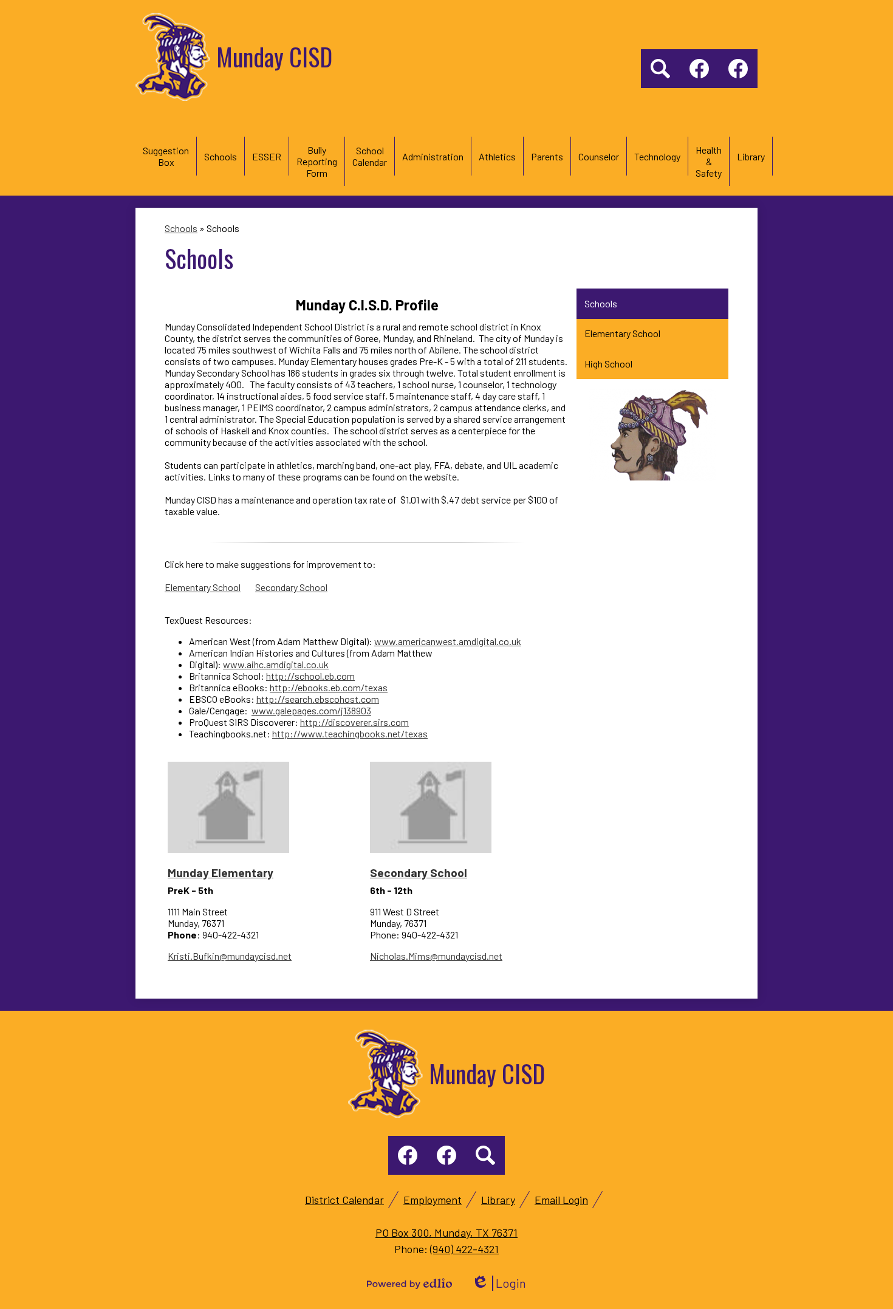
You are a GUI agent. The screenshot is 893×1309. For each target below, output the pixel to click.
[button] (165, 156)
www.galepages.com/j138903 (311, 710)
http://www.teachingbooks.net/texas (350, 733)
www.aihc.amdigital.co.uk (276, 664)
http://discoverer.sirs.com (354, 722)
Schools (181, 228)
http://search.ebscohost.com (317, 699)
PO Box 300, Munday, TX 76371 (446, 1232)
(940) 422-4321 (464, 1249)
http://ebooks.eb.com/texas (329, 687)
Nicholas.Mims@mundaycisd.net (436, 956)
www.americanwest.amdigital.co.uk (447, 641)
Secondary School (291, 587)
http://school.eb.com (310, 676)
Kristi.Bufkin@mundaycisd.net (230, 956)
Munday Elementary (220, 873)
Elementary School (203, 587)
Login (498, 1283)
